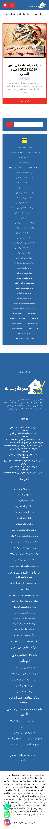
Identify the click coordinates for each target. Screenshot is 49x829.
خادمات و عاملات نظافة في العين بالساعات (24, 208)
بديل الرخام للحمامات (24, 162)
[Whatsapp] (7, 814)
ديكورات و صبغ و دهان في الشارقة (24, 223)
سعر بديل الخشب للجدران (24, 233)
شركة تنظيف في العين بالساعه (24, 283)
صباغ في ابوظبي (33, 323)
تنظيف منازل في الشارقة (24, 198)
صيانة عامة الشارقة (24, 333)
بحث (9, 125)
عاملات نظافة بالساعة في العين (24, 338)
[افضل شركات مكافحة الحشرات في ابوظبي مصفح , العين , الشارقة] (38, 5)
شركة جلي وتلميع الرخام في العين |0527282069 (23, 456)
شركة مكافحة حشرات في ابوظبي (24, 303)
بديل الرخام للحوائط (33, 167)
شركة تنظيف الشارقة (24, 253)
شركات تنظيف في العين (24, 238)
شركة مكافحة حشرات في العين (24, 308)
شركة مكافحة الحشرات (22, 805)
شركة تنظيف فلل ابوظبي (24, 258)
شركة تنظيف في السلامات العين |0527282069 (23, 468)
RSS (23, 419)
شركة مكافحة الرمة (38, 799)
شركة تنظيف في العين (24, 268)
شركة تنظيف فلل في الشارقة (24, 263)
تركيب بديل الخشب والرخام (24, 188)
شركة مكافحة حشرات (24, 298)
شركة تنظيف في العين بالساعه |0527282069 (23, 442)
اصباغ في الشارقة (34, 152)
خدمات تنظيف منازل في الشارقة (24, 213)
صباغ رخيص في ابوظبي (18, 318)
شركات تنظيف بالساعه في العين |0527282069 (23, 429)
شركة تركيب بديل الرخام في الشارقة (24, 243)
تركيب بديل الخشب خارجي (24, 172)
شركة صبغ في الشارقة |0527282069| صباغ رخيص (23, 462)
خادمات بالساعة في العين (24, 203)
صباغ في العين (33, 328)
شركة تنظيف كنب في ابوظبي (24, 288)
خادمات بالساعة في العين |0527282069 (23, 439)
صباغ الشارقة (17, 313)
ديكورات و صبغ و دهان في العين (24, 228)
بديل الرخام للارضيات (15, 152)
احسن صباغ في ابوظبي (24, 147)
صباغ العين (35, 318)
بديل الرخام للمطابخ (15, 167)
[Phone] (7, 807)
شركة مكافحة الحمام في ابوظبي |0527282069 (23, 450)
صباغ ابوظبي (32, 313)
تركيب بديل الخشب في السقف (24, 183)
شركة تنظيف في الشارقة (24, 278)
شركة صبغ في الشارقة (24, 293)
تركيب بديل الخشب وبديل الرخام (24, 193)
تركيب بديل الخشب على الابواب (24, 177)
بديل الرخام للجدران (24, 157)
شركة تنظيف (21, 799)
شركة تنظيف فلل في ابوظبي (24, 248)
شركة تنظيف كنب (28, 790)
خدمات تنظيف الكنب (35, 778)
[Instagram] (7, 822)
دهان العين (24, 218)
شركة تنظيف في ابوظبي (24, 273)
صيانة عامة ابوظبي (16, 328)
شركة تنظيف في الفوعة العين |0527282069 (23, 445)
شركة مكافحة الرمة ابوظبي (18, 808)
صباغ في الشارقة (16, 323)
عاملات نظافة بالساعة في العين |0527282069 (23, 435)
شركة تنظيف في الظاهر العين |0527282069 (23, 472)
